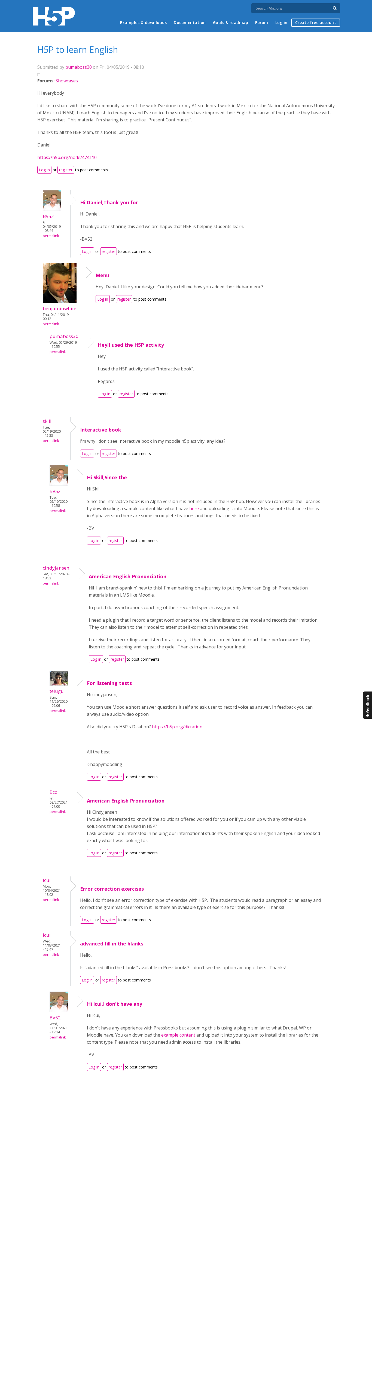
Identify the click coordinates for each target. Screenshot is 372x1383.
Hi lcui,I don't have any (114, 1004)
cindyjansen (56, 568)
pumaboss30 (78, 67)
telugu (57, 691)
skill (47, 421)
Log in (281, 22)
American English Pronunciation (127, 576)
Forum (261, 22)
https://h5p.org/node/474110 (67, 157)
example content (178, 1035)
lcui (47, 880)
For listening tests (109, 683)
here (194, 508)
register (65, 169)
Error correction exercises (112, 888)
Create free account (315, 22)
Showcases (67, 81)
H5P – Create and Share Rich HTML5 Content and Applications (54, 16)
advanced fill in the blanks (111, 943)
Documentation (190, 22)
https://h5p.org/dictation (177, 727)
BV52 (48, 216)
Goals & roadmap (230, 22)
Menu (102, 275)
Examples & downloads (143, 22)
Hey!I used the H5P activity (131, 345)
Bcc (53, 792)
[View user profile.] (52, 209)
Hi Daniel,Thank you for (109, 202)
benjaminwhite (59, 308)
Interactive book (100, 429)
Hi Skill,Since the (107, 477)
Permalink (51, 236)
